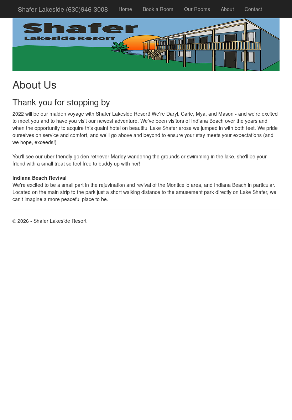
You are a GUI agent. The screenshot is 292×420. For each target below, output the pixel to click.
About (227, 8)
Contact (253, 8)
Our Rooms (197, 8)
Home (125, 8)
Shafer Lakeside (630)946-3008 (63, 9)
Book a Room (158, 8)
